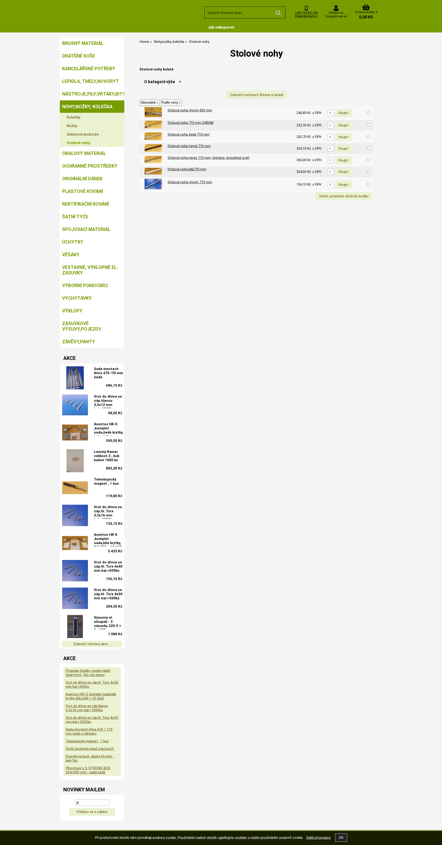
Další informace (318, 838)
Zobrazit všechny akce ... (92, 644)
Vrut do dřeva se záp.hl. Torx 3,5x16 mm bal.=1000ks (108, 512)
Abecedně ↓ (150, 102)
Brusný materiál (83, 43)
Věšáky (70, 254)
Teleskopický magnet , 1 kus (106, 481)
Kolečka (73, 117)
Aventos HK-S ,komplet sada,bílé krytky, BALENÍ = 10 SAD (108, 539)
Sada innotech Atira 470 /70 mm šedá (108, 373)
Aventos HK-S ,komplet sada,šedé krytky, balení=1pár (108, 429)
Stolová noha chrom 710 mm (190, 182)
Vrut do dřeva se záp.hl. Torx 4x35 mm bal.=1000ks (92, 720)
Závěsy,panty (78, 341)
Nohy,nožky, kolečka (87, 106)
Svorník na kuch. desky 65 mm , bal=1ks (89, 758)
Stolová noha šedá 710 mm (188, 134)
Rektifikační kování (85, 204)
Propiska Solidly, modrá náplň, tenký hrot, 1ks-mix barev (88, 673)
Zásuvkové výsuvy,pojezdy (81, 326)
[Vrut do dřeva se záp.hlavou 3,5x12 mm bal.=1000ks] (75, 405)
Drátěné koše (78, 56)
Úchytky (72, 242)
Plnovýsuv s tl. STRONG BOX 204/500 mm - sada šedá (88, 770)
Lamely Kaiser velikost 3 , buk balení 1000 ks (106, 456)
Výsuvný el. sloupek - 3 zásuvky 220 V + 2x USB (107, 622)
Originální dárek (82, 178)
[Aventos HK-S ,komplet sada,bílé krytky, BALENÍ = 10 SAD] (75, 543)
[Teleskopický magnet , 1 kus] (75, 488)
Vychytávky (77, 298)
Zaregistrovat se (336, 16)
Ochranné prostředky (89, 166)
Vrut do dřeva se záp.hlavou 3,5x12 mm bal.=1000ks (108, 401)
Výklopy (72, 311)
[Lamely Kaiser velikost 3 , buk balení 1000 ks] (75, 460)
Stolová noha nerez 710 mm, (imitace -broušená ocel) (209, 158)
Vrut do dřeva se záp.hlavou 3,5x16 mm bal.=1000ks (87, 708)
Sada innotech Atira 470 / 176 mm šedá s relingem (89, 731)
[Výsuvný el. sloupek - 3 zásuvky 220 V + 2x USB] (75, 626)
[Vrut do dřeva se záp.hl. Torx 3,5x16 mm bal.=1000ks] (75, 516)
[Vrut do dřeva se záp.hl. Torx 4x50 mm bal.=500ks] (75, 599)
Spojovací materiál (86, 229)
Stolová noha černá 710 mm (189, 146)
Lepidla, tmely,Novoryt (90, 81)
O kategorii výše (159, 81)
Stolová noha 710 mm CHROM (190, 123)
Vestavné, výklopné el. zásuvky (90, 270)
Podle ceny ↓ (171, 102)
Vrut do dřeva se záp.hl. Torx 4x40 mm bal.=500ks (108, 566)
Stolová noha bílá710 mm (187, 169)
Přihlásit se (336, 13)
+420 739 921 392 (306, 12)
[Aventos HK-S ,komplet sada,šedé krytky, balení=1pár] (75, 433)
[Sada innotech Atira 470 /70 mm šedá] (75, 377)
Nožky (72, 125)
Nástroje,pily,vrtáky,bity (93, 94)
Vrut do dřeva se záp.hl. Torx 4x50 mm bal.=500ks (108, 594)
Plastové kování (82, 191)
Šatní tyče (75, 216)
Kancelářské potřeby (88, 68)
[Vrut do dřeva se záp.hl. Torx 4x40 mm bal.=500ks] (75, 571)
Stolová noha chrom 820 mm (190, 110)
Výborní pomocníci (85, 285)
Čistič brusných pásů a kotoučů (90, 749)
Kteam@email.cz (306, 16)
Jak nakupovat (221, 27)
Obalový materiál (84, 153)
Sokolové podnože (83, 134)
